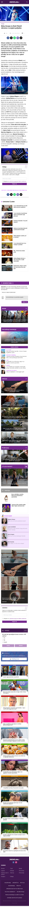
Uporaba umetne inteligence (14, 897)
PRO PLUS (22, 882)
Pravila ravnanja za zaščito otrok (14, 894)
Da (4, 638)
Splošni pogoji (20, 891)
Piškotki (18, 885)
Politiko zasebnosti (22, 181)
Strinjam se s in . (15, 181)
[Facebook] (8, 38)
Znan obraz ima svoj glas (13, 190)
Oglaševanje (7, 882)
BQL (26, 190)
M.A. (6, 33)
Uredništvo (15, 882)
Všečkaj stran (15, 659)
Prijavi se (14, 184)
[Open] (3, 2)
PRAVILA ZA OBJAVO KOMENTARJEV (8, 292)
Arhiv (25, 630)
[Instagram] (16, 862)
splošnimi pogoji (13, 181)
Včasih (5, 642)
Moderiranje (11, 885)
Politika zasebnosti (10, 891)
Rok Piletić (4, 190)
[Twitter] (11, 38)
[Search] (27, 2)
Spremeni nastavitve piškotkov (14, 888)
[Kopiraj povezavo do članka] (21, 38)
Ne (4, 640)
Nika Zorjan (22, 190)
